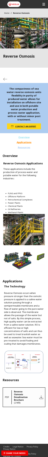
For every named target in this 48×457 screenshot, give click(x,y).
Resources (24, 147)
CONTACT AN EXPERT (25, 126)
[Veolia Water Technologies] (14, 4)
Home (6, 13)
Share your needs (15, 453)
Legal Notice (18, 446)
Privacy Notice (9, 449)
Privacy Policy (32, 446)
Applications (24, 142)
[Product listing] (5, 79)
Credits (6, 446)
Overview (24, 137)
